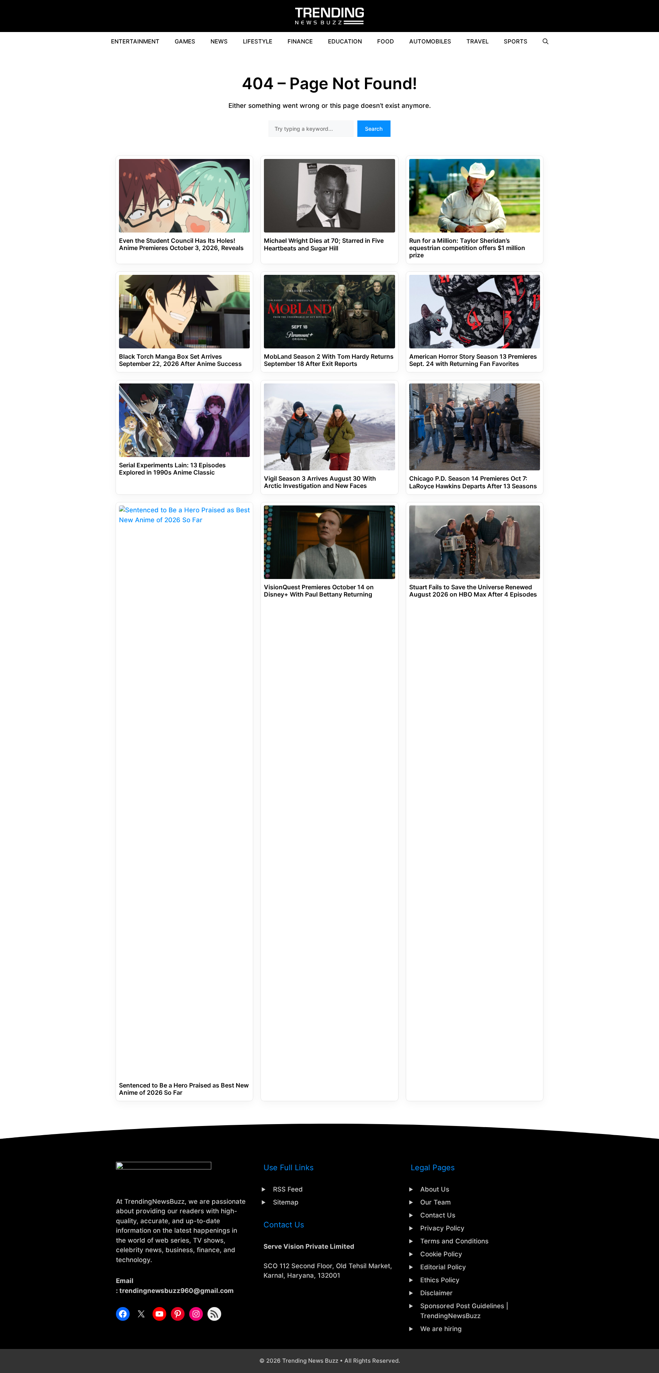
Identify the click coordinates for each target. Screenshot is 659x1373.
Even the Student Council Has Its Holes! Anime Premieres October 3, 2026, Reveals (181, 244)
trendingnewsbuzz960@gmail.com (176, 1290)
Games (185, 41)
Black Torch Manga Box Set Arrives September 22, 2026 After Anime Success (180, 360)
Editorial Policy (443, 1267)
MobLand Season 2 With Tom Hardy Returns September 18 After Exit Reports (329, 360)
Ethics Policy (440, 1280)
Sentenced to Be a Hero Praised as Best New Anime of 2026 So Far (184, 1089)
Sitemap (286, 1202)
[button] (545, 41)
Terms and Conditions (454, 1241)
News (219, 41)
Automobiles (430, 41)
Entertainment (135, 41)
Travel (477, 41)
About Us (434, 1189)
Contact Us (437, 1215)
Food (385, 41)
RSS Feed (288, 1189)
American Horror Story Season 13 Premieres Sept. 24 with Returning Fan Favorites (473, 360)
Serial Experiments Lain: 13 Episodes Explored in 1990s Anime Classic (172, 469)
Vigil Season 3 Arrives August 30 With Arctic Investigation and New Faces (320, 482)
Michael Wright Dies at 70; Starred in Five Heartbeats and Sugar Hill (324, 244)
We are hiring (441, 1329)
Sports (515, 41)
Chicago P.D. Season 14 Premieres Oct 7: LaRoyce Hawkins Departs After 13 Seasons (473, 482)
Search (374, 128)
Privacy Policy (442, 1228)
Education (345, 41)
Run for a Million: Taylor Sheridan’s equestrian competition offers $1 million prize (467, 248)
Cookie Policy (441, 1254)
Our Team (435, 1202)
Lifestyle (257, 41)
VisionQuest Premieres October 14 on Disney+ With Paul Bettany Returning (319, 591)
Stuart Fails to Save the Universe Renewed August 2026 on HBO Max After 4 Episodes (473, 591)
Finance (300, 41)
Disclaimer (436, 1293)
